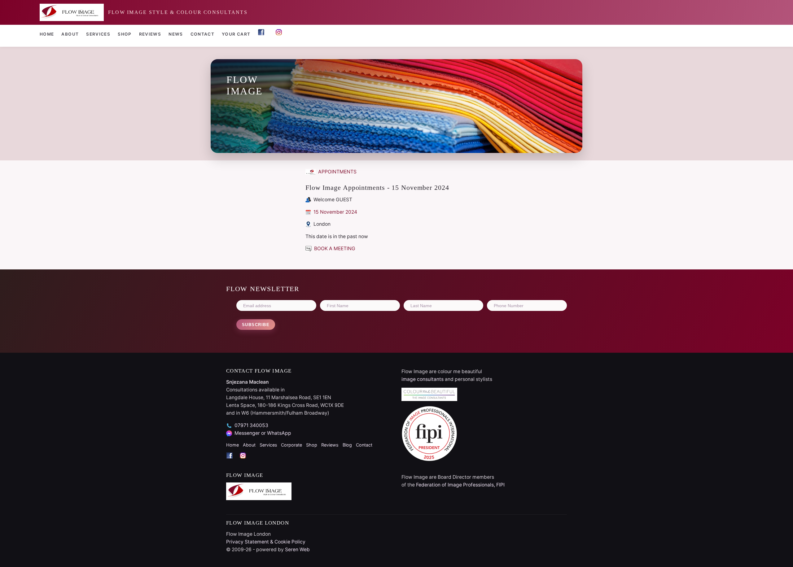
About (70, 34)
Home (47, 34)
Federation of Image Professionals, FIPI (460, 485)
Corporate (291, 444)
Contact (203, 34)
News (176, 34)
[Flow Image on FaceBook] (263, 35)
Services (98, 34)
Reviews (150, 34)
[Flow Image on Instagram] (280, 35)
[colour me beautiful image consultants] (484, 394)
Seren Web (297, 549)
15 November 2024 (334, 212)
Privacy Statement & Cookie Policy (265, 542)
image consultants (422, 379)
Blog (347, 444)
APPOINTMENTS (337, 172)
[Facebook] (232, 461)
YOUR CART (236, 34)
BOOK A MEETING (334, 248)
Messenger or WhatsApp (262, 433)
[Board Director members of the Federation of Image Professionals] (484, 433)
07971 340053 (251, 425)
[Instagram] (245, 461)
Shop (124, 34)
